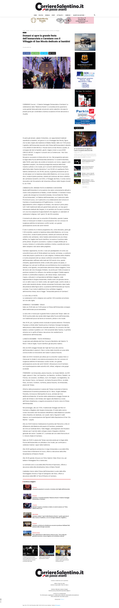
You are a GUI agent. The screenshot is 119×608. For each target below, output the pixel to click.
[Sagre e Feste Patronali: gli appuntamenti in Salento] (46, 550)
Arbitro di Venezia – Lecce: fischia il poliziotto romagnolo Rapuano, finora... (88, 181)
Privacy (1, 601)
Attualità (27, 30)
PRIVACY (62, 599)
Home (24, 30)
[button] (94, 15)
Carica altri (85, 187)
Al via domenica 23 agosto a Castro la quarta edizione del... (83, 149)
